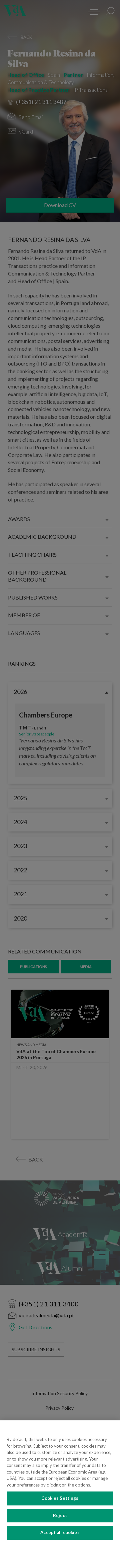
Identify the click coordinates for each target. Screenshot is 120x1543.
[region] (60, 1481)
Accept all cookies (59, 1532)
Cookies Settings (59, 1498)
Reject (60, 1515)
